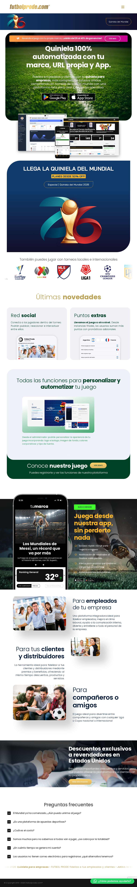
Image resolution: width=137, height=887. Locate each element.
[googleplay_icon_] (89, 579)
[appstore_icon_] (78, 579)
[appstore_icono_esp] (82, 94)
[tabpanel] (58, 424)
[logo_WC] (16, 14)
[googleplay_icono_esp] (55, 94)
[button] (68, 813)
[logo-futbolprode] (30, 5)
